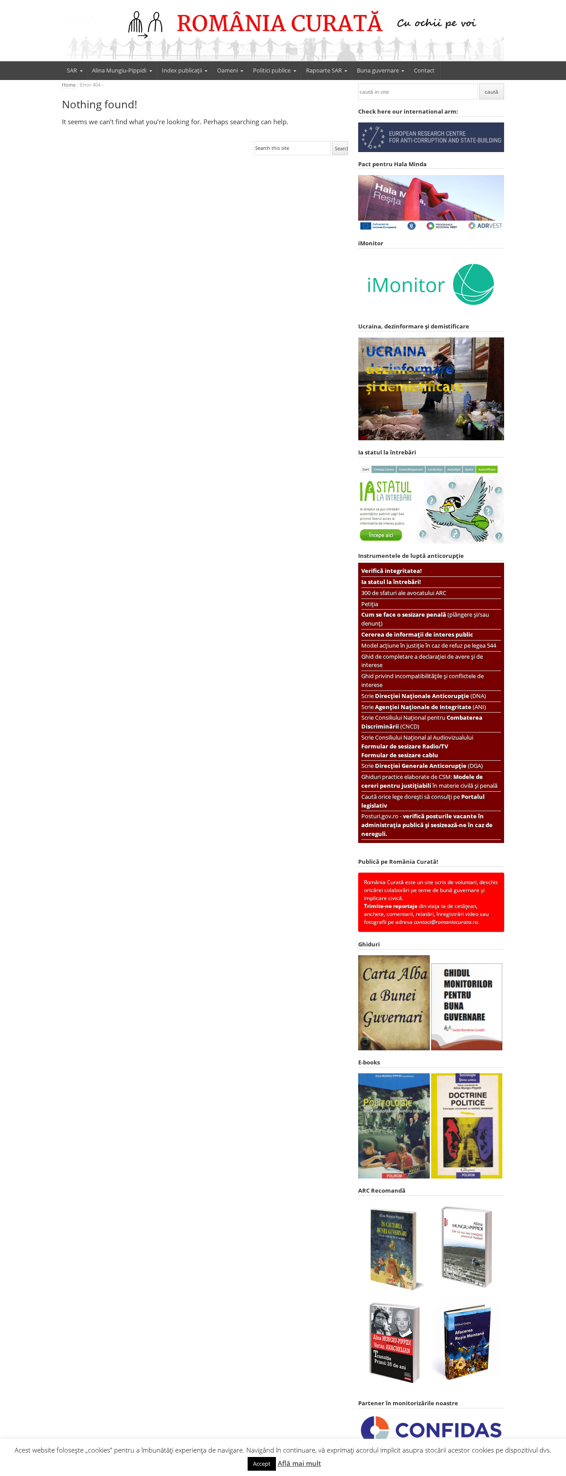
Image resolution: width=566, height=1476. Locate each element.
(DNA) (430, 696)
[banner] (283, 34)
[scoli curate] (431, 150)
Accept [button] (262, 1464)
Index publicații (182, 70)
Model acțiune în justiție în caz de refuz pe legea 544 (428, 645)
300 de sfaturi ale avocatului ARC (403, 593)
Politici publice (272, 70)
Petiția (369, 604)
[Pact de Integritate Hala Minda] (431, 229)
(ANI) (430, 707)
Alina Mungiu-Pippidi (119, 70)
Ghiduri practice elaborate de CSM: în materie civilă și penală (429, 781)
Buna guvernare (378, 70)
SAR (72, 70)
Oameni (227, 70)
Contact (424, 70)
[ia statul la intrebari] (431, 541)
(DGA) (429, 766)
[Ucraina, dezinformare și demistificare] (431, 312)
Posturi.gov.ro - (427, 825)
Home (69, 84)
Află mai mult (299, 1463)
